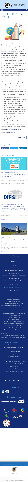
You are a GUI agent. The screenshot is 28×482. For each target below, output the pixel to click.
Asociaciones (14, 406)
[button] (5, 148)
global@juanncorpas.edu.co (13, 129)
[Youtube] (18, 380)
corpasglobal (11, 132)
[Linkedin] (22, 380)
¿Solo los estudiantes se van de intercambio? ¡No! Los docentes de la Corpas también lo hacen (13, 239)
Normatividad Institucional (14, 288)
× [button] (26, 463)
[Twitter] (14, 380)
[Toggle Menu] (2, 10)
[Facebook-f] (5, 380)
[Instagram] (9, 380)
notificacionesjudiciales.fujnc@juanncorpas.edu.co (14, 275)
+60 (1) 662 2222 (9, 268)
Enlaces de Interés (14, 397)
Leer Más (3, 185)
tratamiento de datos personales (18, 478)
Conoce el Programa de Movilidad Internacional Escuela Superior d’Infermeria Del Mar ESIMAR (13, 174)
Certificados (14, 387)
